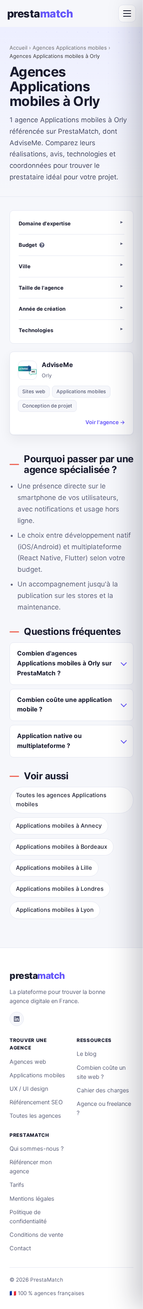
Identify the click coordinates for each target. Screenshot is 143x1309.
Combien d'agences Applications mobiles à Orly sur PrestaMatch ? (64, 663)
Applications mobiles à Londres (60, 888)
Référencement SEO (36, 1102)
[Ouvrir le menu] (127, 13)
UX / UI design (29, 1088)
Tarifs (17, 1184)
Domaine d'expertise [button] (45, 223)
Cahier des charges (103, 1090)
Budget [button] (28, 245)
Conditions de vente (36, 1234)
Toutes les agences (35, 1115)
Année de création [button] (42, 309)
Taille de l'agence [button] (41, 287)
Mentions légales (32, 1198)
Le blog (87, 1053)
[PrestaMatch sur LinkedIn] (17, 1019)
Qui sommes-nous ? (37, 1148)
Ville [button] (25, 266)
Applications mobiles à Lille (54, 867)
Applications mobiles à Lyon (55, 909)
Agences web (28, 1061)
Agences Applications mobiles (70, 47)
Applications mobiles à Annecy (59, 825)
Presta (40, 13)
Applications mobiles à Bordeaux (61, 846)
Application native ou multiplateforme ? (49, 741)
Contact (20, 1248)
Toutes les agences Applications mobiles (61, 800)
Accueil (18, 47)
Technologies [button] (36, 330)
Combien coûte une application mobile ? (64, 704)
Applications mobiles (37, 1075)
